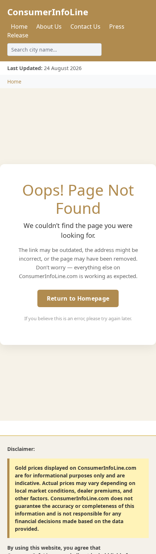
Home (19, 26)
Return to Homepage (78, 298)
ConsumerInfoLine (47, 12)
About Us (49, 26)
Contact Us (85, 26)
